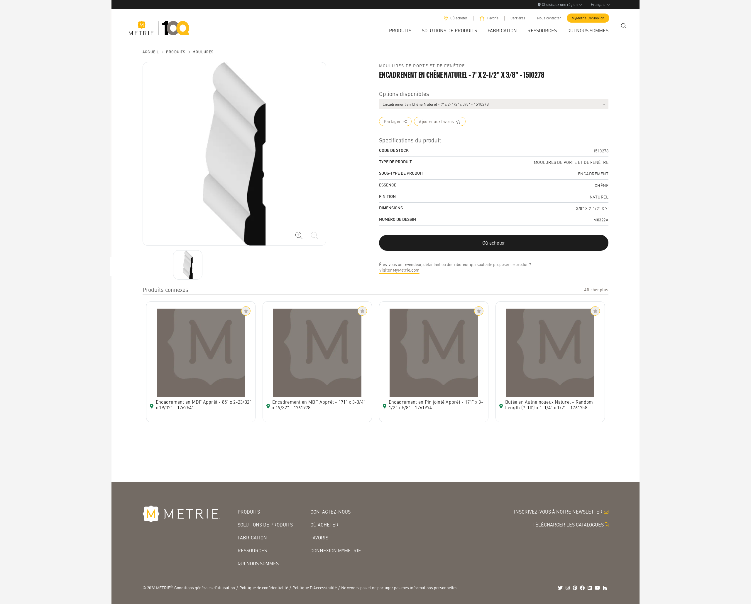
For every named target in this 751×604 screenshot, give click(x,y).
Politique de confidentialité (263, 587)
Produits (176, 52)
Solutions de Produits (265, 524)
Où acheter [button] (493, 243)
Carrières (517, 18)
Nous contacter (549, 18)
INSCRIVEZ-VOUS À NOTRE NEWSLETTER (558, 512)
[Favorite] (246, 311)
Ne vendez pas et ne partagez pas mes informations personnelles (399, 587)
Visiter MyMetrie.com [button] (399, 269)
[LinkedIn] (590, 587)
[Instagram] (568, 587)
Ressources (252, 550)
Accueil (151, 52)
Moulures (203, 52)
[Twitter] (560, 587)
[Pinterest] (575, 587)
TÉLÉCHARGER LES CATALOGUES (568, 524)
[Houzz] (605, 587)
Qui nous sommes (258, 563)
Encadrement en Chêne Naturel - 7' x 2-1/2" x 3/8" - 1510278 (436, 104)
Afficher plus (596, 289)
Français (598, 4)
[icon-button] (299, 235)
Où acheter (458, 18)
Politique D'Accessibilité (314, 587)
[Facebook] (582, 587)
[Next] (187, 265)
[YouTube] (597, 587)
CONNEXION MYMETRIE (335, 550)
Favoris (492, 18)
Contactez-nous (330, 512)
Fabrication (252, 537)
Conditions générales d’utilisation (204, 587)
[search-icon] (624, 26)
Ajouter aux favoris (436, 121)
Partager (392, 121)
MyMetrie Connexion (588, 18)
